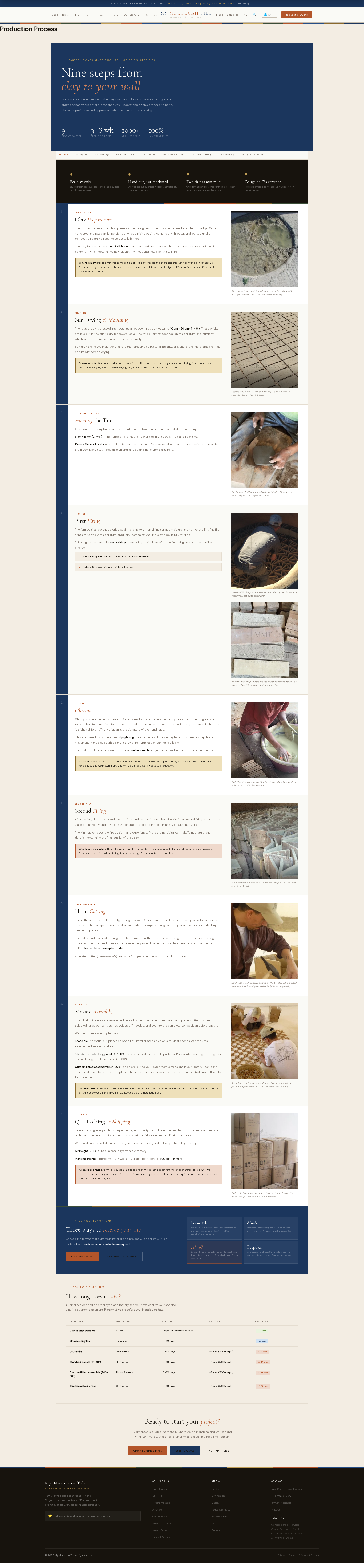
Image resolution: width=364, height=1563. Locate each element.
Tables (98, 14)
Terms (292, 1555)
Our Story (132, 15)
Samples (151, 14)
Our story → (245, 3)
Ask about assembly (122, 1256)
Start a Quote (185, 1450)
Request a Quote (296, 14)
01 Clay (63, 154)
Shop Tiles (61, 15)
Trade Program (219, 1516)
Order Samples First (147, 1450)
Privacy (281, 1555)
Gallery (113, 14)
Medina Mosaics (161, 1502)
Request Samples (221, 1509)
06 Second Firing (173, 154)
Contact (216, 1530)
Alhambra (157, 1509)
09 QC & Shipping (253, 154)
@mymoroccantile (281, 1502)
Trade (219, 14)
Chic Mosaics (159, 1516)
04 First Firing (125, 154)
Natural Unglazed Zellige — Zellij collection (108, 567)
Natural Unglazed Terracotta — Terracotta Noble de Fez (116, 556)
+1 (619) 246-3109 (281, 1495)
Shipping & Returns (309, 1555)
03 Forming (102, 154)
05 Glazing (149, 154)
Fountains (82, 14)
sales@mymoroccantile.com (286, 1489)
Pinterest (276, 1509)
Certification (218, 1495)
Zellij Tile (157, 1495)
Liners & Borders (161, 1537)
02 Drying (82, 154)
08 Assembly (227, 154)
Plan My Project (219, 1450)
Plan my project (82, 1256)
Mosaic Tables (159, 1530)
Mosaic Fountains (161, 1523)
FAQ (245, 14)
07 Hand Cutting (201, 154)
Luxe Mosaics (159, 1489)
